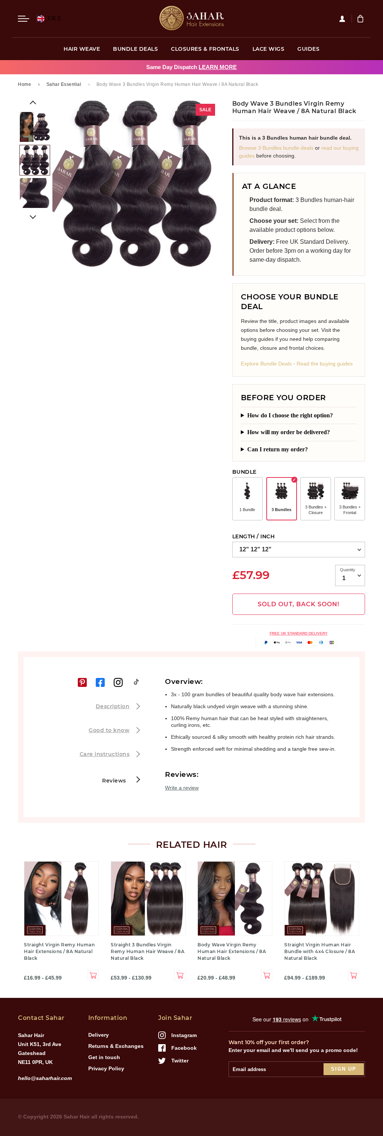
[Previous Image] (33, 104)
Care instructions (105, 754)
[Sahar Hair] (191, 18)
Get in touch (104, 1057)
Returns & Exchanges (116, 1046)
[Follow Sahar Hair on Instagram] (118, 682)
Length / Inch (253, 536)
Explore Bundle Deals (266, 364)
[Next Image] (33, 216)
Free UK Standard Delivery (299, 633)
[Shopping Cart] (361, 18)
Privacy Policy (106, 1068)
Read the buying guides (325, 364)
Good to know (109, 730)
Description (113, 706)
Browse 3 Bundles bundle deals (276, 148)
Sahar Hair (77, 1117)
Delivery (98, 1035)
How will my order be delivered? (288, 432)
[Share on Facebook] (100, 682)
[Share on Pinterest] (82, 682)
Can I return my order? (277, 449)
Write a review (182, 788)
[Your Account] (345, 18)
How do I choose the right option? (290, 415)
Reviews (115, 780)
